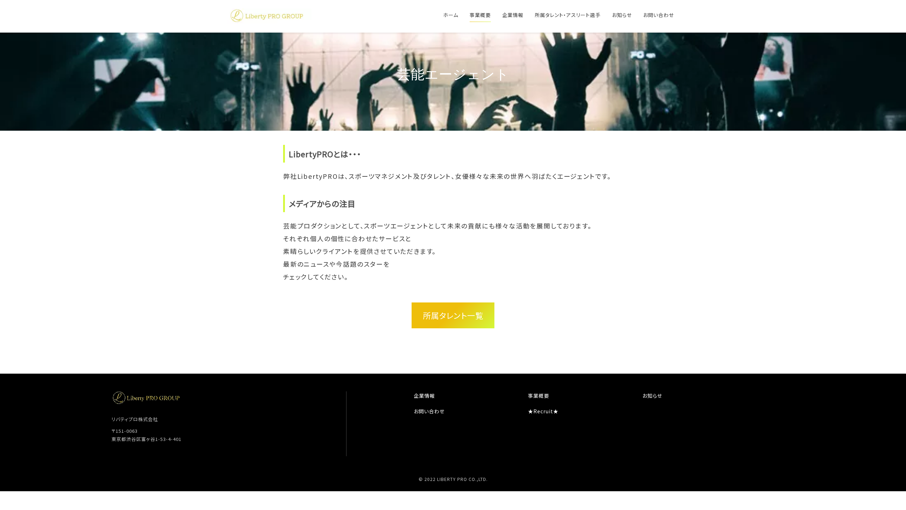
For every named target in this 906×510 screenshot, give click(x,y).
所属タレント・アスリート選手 (568, 14)
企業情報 (512, 14)
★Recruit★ (543, 411)
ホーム (450, 14)
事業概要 (480, 14)
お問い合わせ (658, 14)
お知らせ (622, 14)
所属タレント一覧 (453, 315)
